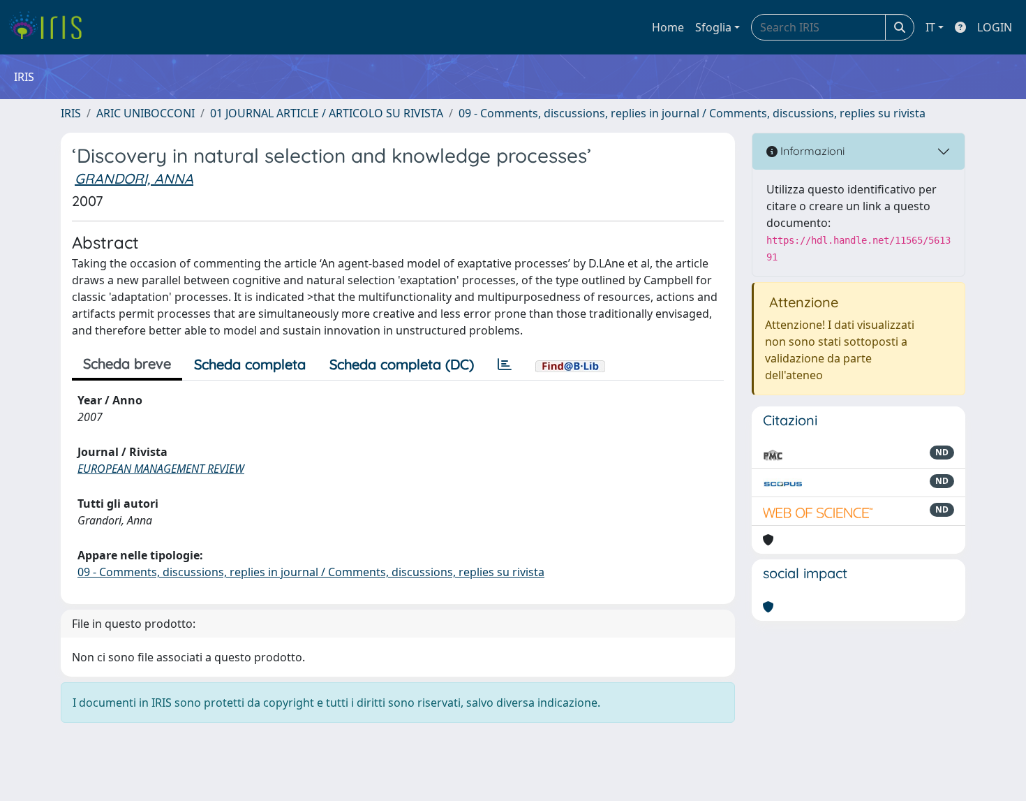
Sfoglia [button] (713, 27)
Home (668, 27)
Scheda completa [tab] (250, 364)
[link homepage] (50, 27)
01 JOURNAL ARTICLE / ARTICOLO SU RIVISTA (326, 113)
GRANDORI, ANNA (134, 178)
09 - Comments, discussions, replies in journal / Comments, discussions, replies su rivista (692, 113)
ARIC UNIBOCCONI (145, 113)
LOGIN (994, 27)
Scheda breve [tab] (127, 363)
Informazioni (811, 151)
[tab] (504, 364)
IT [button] (930, 27)
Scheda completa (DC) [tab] (401, 364)
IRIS (71, 113)
